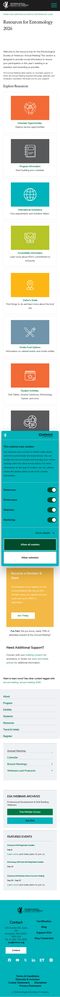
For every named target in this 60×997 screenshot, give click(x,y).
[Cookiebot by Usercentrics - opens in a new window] (42, 435)
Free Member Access (30, 811)
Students (8, 716)
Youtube (17, 960)
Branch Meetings (17, 764)
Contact (16, 950)
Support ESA (44, 932)
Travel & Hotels (11, 729)
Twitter (25, 960)
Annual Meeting (16, 750)
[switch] (51, 499)
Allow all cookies (30, 544)
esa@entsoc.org (16, 942)
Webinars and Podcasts (21, 770)
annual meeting (10, 682)
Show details (43, 532)
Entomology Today (42, 960)
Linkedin (33, 960)
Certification (44, 921)
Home (6, 14)
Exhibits (7, 709)
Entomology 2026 (44, 14)
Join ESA (30, 820)
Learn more (13, 854)
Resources (8, 723)
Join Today (23, 615)
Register (7, 736)
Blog (44, 927)
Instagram (50, 960)
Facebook (9, 960)
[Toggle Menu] (54, 5)
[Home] (15, 5)
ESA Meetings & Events (21, 14)
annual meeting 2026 (30, 682)
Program (7, 703)
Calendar (12, 757)
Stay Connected (44, 938)
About (6, 696)
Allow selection (30, 557)
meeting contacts (34, 654)
